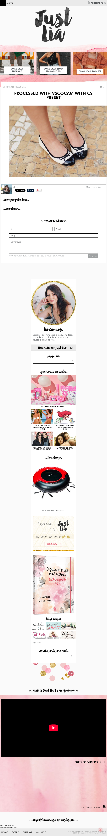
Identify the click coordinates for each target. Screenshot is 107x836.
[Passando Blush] (53, 626)
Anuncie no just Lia (52, 348)
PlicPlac (103, 833)
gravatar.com (59, 256)
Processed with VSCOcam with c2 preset (53, 96)
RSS (105, 2)
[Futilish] (38, 635)
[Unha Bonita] (68, 635)
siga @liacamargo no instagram (54, 820)
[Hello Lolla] (38, 626)
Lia (17, 187)
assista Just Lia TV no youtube (53, 690)
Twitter (98, 2)
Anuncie (41, 832)
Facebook (95, 2)
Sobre (15, 832)
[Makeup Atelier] (53, 635)
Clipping (27, 832)
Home (4, 832)
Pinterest (102, 2)
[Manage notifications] (100, 830)
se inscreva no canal (91, 807)
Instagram (92, 2)
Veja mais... (38, 642)
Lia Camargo (83, 833)
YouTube (89, 2)
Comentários (95, 187)
